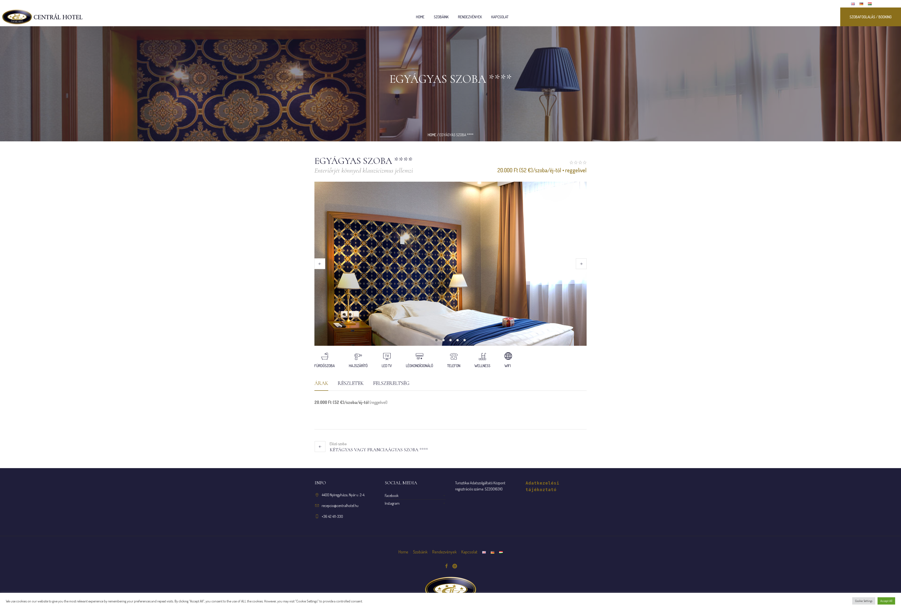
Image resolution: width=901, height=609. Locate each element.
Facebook (391, 495)
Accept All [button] (886, 601)
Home (432, 134)
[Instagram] (454, 566)
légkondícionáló (419, 365)
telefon (453, 365)
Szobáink (420, 551)
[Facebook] (446, 566)
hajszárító (358, 365)
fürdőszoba (324, 365)
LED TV (387, 365)
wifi (507, 365)
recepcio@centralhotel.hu (340, 505)
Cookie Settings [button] (863, 601)
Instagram (392, 503)
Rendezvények (444, 551)
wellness (482, 365)
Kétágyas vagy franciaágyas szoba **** (379, 450)
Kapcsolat (469, 551)
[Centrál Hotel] (450, 589)
